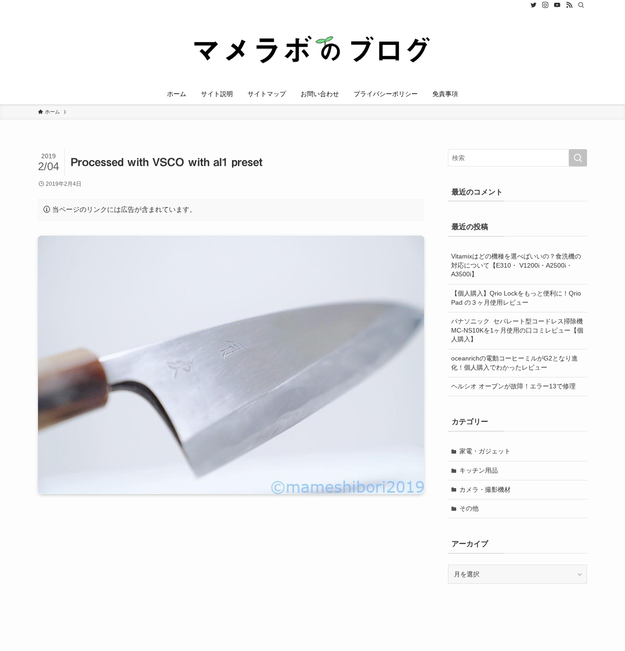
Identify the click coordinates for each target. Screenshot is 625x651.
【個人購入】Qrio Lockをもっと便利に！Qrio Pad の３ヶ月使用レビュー (516, 298)
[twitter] (533, 5)
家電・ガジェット (485, 451)
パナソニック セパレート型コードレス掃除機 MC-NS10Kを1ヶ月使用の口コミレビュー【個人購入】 (519, 330)
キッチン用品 (478, 470)
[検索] (581, 5)
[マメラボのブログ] (312, 48)
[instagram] (545, 5)
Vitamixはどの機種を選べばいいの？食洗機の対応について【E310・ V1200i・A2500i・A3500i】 (516, 265)
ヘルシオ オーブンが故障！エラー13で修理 (513, 386)
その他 (469, 508)
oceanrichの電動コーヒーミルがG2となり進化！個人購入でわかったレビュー (514, 363)
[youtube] (557, 5)
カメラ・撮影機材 (485, 489)
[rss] (569, 5)
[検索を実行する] (578, 158)
